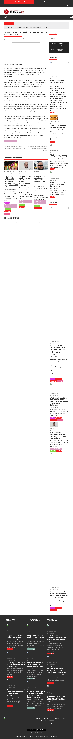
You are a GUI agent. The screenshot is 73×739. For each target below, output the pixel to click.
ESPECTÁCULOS (31, 649)
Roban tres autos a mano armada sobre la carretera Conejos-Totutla (38, 148)
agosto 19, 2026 (55, 121)
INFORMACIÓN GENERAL (10, 141)
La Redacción (21, 39)
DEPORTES (9, 649)
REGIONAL (7, 214)
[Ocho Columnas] (5, 17)
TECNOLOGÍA (51, 653)
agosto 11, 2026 (55, 150)
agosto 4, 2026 (55, 178)
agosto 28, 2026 (12, 685)
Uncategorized (37, 208)
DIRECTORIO (48, 718)
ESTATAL (7, 202)
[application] (59, 47)
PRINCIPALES (8, 211)
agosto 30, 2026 (10, 171)
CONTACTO (38, 718)
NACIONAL (7, 209)
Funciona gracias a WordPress (24, 736)
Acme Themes (53, 736)
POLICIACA (22, 207)
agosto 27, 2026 (52, 631)
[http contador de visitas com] (36, 730)
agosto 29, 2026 (39, 171)
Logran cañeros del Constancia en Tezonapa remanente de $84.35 (15, 147)
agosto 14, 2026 (52, 692)
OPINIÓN (52, 112)
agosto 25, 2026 (55, 76)
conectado (21, 223)
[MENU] (71, 17)
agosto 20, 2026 (52, 662)
